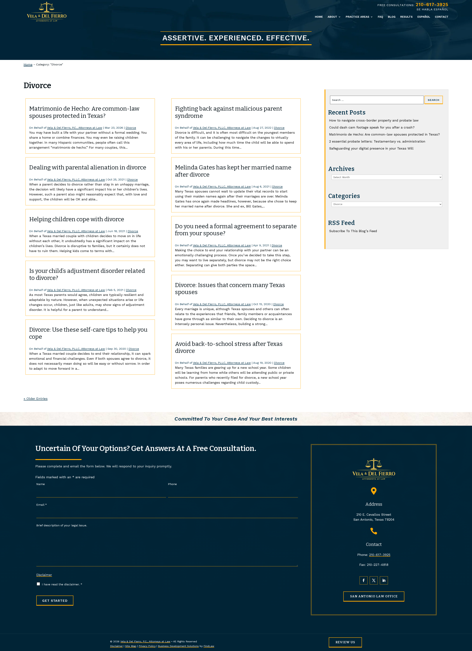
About (332, 16)
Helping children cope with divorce (76, 219)
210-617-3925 (432, 4)
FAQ (380, 16)
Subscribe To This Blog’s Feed (353, 231)
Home (319, 16)
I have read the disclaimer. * (62, 584)
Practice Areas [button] (357, 16)
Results (406, 16)
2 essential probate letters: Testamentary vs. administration (377, 141)
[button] (468, 624)
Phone (172, 484)
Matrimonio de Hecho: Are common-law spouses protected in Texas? (84, 112)
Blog (391, 16)
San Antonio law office (374, 596)
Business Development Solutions (178, 646)
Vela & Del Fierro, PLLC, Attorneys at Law (76, 179)
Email (41, 504)
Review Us (345, 642)
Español (423, 16)
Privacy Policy (147, 646)
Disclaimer (44, 575)
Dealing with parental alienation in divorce (87, 167)
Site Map (130, 646)
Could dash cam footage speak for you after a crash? (372, 127)
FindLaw (209, 646)
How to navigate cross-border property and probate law (374, 120)
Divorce (131, 127)
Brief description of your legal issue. (61, 525)
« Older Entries (36, 398)
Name (40, 484)
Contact (441, 16)
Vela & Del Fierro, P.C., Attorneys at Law (74, 127)
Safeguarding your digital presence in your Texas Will (371, 148)
